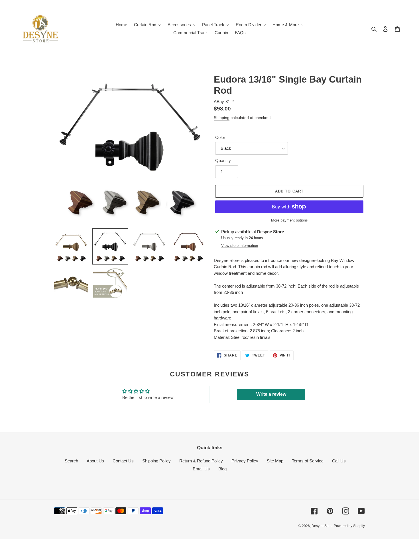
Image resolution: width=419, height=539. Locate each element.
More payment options (289, 220)
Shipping (221, 117)
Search (71, 460)
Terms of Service (308, 460)
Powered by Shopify (349, 526)
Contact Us (123, 460)
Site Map (275, 460)
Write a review (271, 394)
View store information (239, 245)
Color (220, 137)
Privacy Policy (244, 460)
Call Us (339, 460)
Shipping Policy (156, 460)
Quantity (223, 160)
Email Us (201, 468)
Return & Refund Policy (201, 460)
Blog (222, 468)
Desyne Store (322, 526)
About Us (95, 460)
